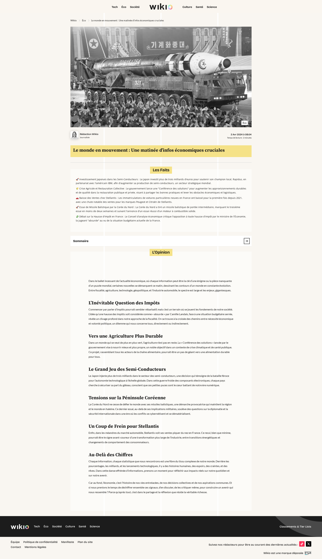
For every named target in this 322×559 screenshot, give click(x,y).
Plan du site (85, 542)
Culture (187, 7)
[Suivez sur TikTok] (302, 544)
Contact (16, 547)
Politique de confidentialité (40, 542)
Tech (115, 7)
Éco (123, 7)
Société (135, 7)
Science (212, 7)
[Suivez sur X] (308, 544)
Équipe (15, 542)
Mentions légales (35, 547)
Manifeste (67, 542)
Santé (199, 7)
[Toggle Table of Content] (245, 241)
